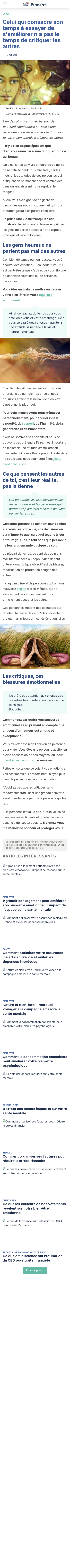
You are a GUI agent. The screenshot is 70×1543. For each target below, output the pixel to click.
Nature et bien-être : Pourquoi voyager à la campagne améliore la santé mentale (31, 1009)
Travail (7, 1152)
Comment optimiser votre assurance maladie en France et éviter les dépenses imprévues (33, 957)
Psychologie (10, 1105)
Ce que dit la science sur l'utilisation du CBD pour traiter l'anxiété (33, 1258)
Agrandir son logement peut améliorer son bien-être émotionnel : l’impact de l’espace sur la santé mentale (34, 905)
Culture (7, 14)
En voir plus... (35, 1270)
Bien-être (8, 897)
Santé (6, 949)
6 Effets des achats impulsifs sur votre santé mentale (35, 1111)
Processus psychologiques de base (24, 1252)
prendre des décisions (18, 760)
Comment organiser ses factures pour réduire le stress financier (34, 1158)
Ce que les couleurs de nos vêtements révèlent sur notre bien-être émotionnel (34, 1208)
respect (28, 423)
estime (21, 589)
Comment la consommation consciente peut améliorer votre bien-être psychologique (35, 1061)
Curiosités (9, 1200)
